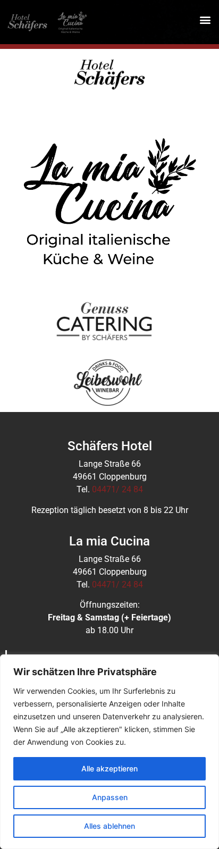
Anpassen (110, 797)
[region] (109, 751)
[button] (205, 19)
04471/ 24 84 (117, 489)
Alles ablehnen (109, 825)
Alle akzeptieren (109, 768)
